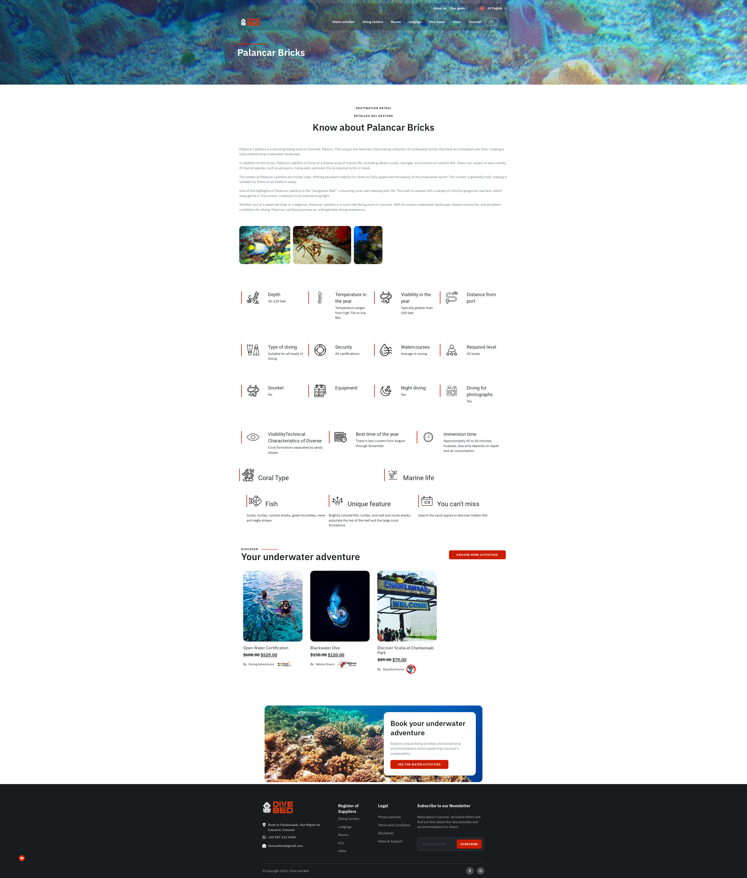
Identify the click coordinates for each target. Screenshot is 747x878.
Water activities (343, 22)
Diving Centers (373, 22)
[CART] (491, 22)
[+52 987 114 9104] (264, 837)
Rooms (396, 22)
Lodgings (415, 22)
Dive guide (457, 8)
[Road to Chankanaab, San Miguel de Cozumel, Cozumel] (264, 825)
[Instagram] (480, 871)
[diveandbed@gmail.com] (264, 846)
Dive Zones (437, 22)
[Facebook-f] (470, 871)
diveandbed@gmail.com (285, 846)
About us (439, 8)
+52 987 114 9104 (282, 837)
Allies (457, 22)
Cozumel (475, 22)
